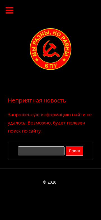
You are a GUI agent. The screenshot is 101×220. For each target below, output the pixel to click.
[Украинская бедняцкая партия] (50, 68)
